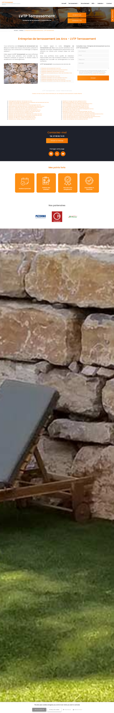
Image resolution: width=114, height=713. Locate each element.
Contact (109, 3)
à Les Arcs (58, 68)
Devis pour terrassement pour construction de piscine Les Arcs (25, 110)
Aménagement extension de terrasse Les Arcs (20, 101)
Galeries (100, 3)
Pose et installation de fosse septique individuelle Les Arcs (77, 103)
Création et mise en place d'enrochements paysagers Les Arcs (25, 105)
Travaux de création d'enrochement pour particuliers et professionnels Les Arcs (83, 114)
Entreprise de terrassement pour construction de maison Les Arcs (25, 114)
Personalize (67, 709)
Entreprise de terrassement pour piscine (51, 69)
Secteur (21, 30)
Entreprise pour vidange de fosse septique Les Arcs (22, 119)
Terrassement (72, 3)
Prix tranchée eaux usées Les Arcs (71, 110)
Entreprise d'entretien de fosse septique (51, 77)
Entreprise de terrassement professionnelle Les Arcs (22, 116)
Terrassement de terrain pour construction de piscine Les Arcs (78, 112)
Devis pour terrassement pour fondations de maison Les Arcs (24, 111)
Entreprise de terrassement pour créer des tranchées (55, 73)
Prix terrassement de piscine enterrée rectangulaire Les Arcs (78, 108)
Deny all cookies (54, 709)
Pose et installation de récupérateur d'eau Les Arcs (76, 106)
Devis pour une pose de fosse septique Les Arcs (21, 112)
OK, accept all (40, 709)
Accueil (64, 3)
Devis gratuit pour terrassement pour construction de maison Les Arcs (26, 106)
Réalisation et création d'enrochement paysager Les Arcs (77, 111)
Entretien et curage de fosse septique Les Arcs (74, 101)
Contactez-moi (77, 21)
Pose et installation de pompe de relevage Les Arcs (76, 105)
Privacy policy (78, 709)
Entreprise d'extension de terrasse (50, 71)
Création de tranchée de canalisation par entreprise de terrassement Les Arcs (29, 102)
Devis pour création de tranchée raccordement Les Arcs (23, 108)
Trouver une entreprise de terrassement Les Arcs (75, 119)
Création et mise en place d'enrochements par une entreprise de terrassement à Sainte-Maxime (57, 93)
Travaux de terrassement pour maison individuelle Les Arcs (78, 117)
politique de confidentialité (98, 73)
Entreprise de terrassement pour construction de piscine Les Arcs (25, 115)
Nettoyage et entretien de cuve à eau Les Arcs (74, 102)
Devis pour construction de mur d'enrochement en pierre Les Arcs (25, 107)
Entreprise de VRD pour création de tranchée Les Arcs (22, 117)
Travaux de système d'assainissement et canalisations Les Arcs (79, 115)
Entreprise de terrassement (48, 68)
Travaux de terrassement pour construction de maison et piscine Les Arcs (81, 116)
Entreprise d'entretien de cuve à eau (50, 79)
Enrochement (85, 3)
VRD (93, 3)
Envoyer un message (57, 141)
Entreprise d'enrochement (48, 76)
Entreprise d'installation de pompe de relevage (53, 81)
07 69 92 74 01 (77, 15)
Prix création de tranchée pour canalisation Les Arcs (76, 107)
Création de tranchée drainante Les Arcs (19, 103)
